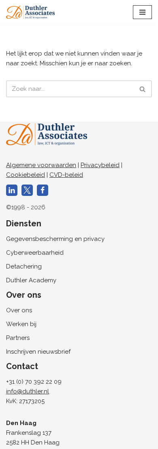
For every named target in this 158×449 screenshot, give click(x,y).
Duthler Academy (31, 280)
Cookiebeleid (25, 174)
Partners (18, 338)
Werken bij (21, 324)
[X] (27, 190)
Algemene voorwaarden (41, 165)
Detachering (24, 266)
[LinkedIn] (11, 190)
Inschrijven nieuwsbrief (38, 351)
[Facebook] (42, 190)
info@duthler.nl (27, 391)
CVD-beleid (66, 174)
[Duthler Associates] (30, 12)
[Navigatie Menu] (142, 12)
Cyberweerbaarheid (35, 252)
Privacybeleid (100, 165)
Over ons (19, 310)
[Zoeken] (143, 88)
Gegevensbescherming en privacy (55, 239)
